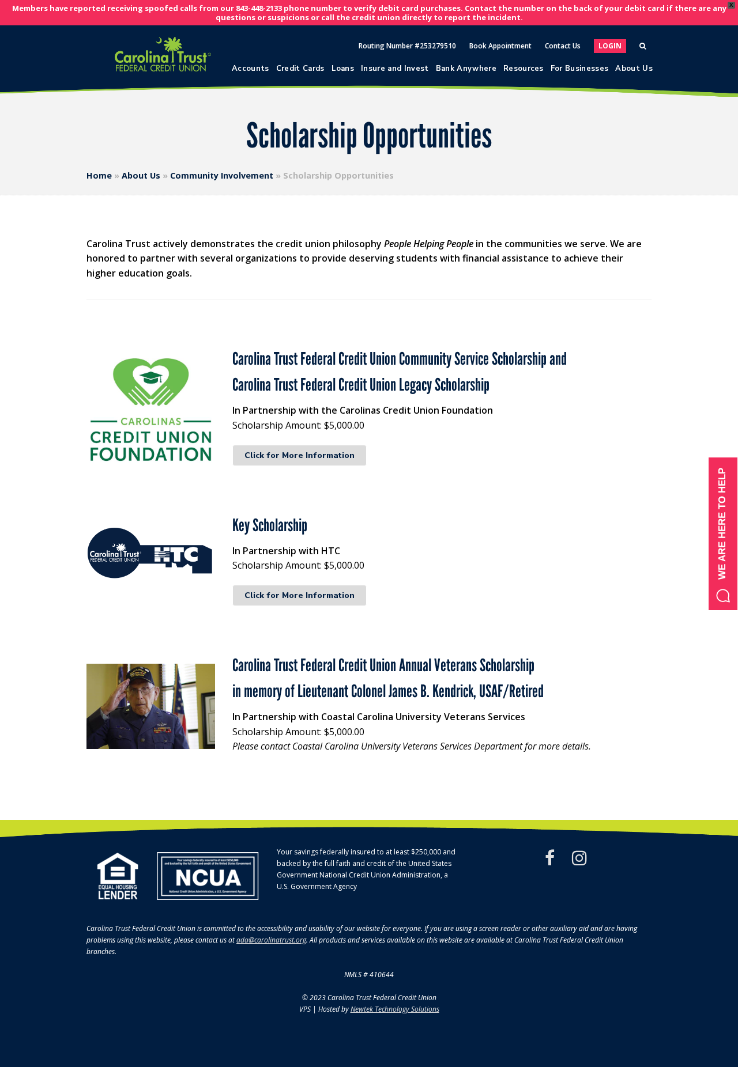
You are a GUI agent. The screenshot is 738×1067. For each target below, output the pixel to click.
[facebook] (550, 857)
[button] (723, 533)
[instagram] (579, 857)
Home (99, 175)
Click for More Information (299, 455)
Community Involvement (221, 175)
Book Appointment (500, 46)
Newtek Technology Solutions (395, 1009)
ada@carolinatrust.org (271, 940)
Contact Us (563, 46)
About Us (141, 175)
